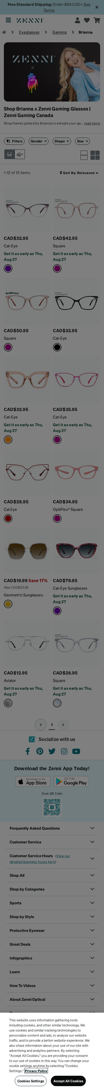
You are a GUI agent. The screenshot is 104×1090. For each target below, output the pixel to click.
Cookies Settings (30, 1081)
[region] (52, 1051)
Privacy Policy (36, 1070)
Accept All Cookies (68, 1081)
